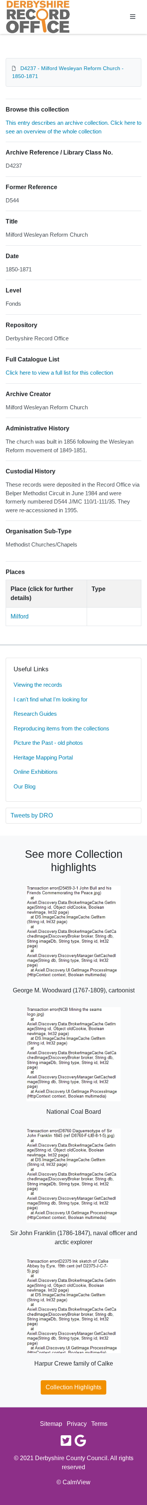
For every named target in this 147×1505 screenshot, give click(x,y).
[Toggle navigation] (132, 17)
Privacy (77, 1424)
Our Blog (24, 786)
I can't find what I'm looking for (50, 699)
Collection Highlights (73, 1387)
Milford (20, 616)
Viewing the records (38, 684)
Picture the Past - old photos (48, 742)
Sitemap (51, 1424)
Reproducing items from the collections (61, 728)
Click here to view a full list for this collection (59, 372)
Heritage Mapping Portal (43, 757)
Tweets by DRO (32, 815)
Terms (99, 1424)
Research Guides (35, 713)
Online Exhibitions (36, 772)
